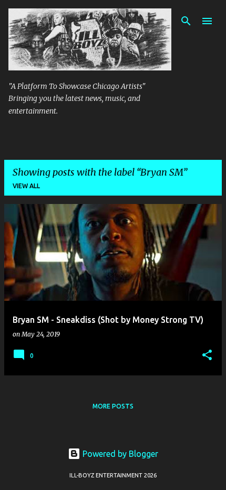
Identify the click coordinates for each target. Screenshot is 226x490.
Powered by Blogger (119, 453)
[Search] (186, 21)
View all (26, 185)
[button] (207, 356)
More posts (113, 406)
